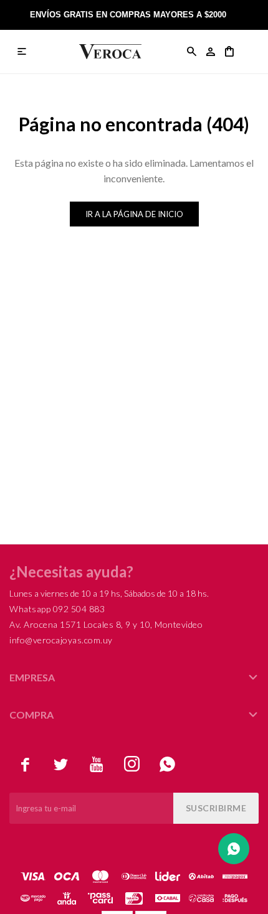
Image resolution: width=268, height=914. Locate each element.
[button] (192, 51)
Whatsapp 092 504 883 (57, 609)
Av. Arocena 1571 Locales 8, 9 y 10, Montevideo (106, 624)
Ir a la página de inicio (134, 214)
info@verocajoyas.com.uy (61, 640)
